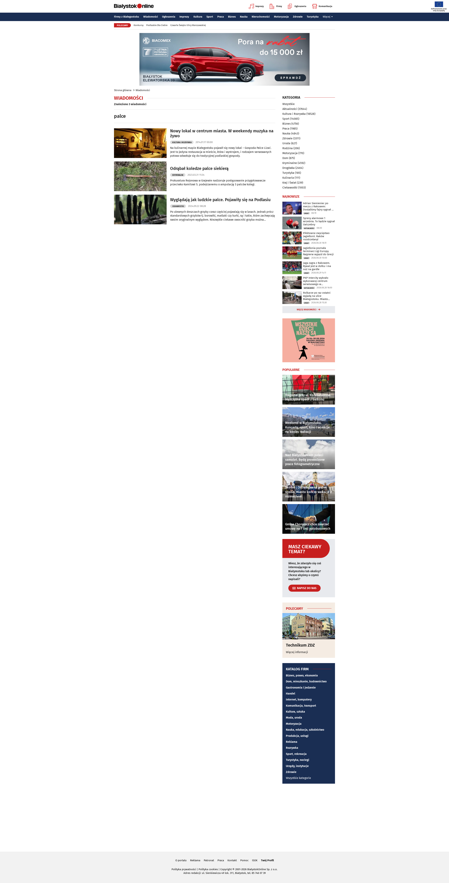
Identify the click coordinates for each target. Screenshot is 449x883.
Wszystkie (288, 104)
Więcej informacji (297, 652)
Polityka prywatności (184, 869)
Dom (285, 158)
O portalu (181, 860)
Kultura (197, 16)
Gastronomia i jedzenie (301, 687)
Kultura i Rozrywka (182, 142)
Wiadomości (150, 16)
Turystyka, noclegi (297, 760)
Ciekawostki (178, 206)
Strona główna (122, 90)
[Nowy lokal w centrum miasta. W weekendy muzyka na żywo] (140, 143)
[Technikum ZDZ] (308, 626)
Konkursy (138, 25)
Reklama (291, 741)
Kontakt (232, 860)
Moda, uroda (294, 717)
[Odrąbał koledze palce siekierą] (140, 176)
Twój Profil (267, 860)
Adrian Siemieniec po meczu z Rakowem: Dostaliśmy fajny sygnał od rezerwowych (319, 206)
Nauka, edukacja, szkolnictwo (305, 729)
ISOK (254, 860)
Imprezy (259, 6)
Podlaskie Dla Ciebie (156, 25)
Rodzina (287, 148)
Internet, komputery (299, 699)
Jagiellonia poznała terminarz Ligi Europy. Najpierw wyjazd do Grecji (318, 251)
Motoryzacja (281, 16)
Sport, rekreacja (296, 754)
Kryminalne (177, 175)
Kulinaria (288, 177)
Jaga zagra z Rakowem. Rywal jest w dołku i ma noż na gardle (317, 266)
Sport (209, 16)
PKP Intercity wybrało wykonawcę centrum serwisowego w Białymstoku (315, 281)
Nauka (243, 16)
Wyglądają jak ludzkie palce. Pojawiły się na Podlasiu (220, 199)
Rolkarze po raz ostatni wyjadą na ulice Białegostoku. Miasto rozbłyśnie (316, 296)
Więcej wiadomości (306, 309)
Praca (220, 16)
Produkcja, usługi (297, 736)
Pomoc (244, 860)
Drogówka (288, 168)
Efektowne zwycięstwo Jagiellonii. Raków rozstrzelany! (316, 236)
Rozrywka (292, 747)
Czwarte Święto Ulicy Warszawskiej (188, 25)
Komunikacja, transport (301, 705)
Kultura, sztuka (295, 711)
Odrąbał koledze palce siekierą (199, 168)
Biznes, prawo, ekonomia (302, 675)
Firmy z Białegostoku (126, 16)
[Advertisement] (224, 817)
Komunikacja (325, 6)
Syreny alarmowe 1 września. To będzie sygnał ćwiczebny (319, 221)
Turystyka (313, 16)
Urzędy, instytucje (297, 766)
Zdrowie (298, 16)
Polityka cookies (208, 869)
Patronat (209, 860)
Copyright (226, 869)
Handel (290, 693)
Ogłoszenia (300, 6)
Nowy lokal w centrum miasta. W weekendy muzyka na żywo (221, 133)
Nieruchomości (261, 16)
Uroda (286, 143)
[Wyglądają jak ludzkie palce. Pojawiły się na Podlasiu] (140, 209)
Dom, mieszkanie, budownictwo (306, 681)
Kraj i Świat (289, 182)
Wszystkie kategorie (298, 778)
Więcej (326, 16)
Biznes (232, 16)
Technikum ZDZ (300, 645)
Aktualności (289, 109)
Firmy (279, 6)
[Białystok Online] (134, 6)
